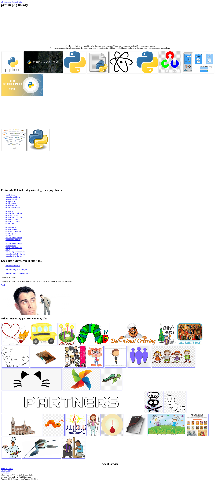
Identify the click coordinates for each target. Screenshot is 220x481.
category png (10, 201)
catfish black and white (14, 248)
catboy (8, 250)
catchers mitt (10, 223)
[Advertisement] (110, 26)
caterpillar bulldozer (13, 197)
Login (19, 2)
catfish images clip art (13, 207)
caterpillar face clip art (13, 256)
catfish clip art (11, 233)
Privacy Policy (6, 471)
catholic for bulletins (13, 221)
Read (3, 285)
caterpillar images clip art (14, 231)
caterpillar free (11, 246)
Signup (14, 2)
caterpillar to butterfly (13, 240)
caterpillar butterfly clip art (15, 254)
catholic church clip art (14, 244)
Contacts (8, 2)
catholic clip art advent (14, 213)
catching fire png (12, 219)
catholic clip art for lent (14, 217)
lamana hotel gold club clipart (16, 270)
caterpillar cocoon (12, 215)
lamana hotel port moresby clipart (18, 273)
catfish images (11, 203)
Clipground (11, 474)
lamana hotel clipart (13, 266)
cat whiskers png (12, 205)
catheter (8, 236)
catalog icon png (11, 227)
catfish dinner (10, 195)
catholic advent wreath (14, 238)
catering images (11, 229)
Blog (2, 2)
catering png (10, 211)
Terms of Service (7, 469)
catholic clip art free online (15, 252)
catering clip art (11, 199)
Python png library (8, 70)
